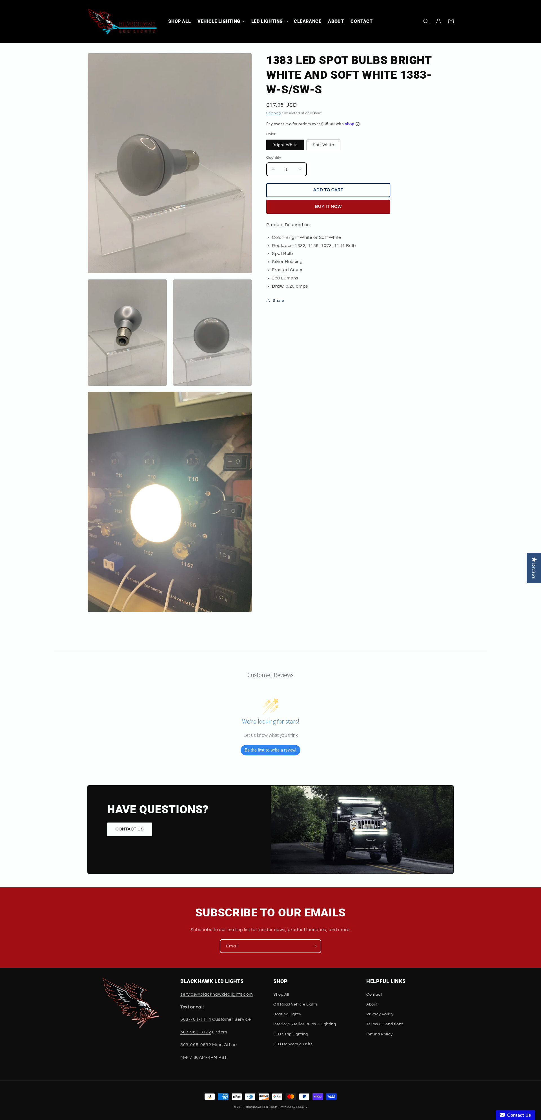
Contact (374, 994)
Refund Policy (379, 1034)
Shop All (281, 994)
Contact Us (518, 1115)
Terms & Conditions (384, 1024)
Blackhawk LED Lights (262, 1107)
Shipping (273, 113)
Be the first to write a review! (270, 750)
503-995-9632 (195, 1044)
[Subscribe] (314, 946)
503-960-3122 (195, 1032)
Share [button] (278, 301)
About (372, 1004)
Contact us (130, 829)
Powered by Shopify (293, 1107)
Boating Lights (287, 1014)
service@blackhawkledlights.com (216, 994)
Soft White (323, 145)
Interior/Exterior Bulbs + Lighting (304, 1024)
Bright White (285, 145)
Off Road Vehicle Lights (295, 1004)
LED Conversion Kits (292, 1044)
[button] (221, 21)
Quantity (273, 158)
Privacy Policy (379, 1014)
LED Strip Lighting (290, 1034)
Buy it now (328, 206)
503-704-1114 (195, 1019)
